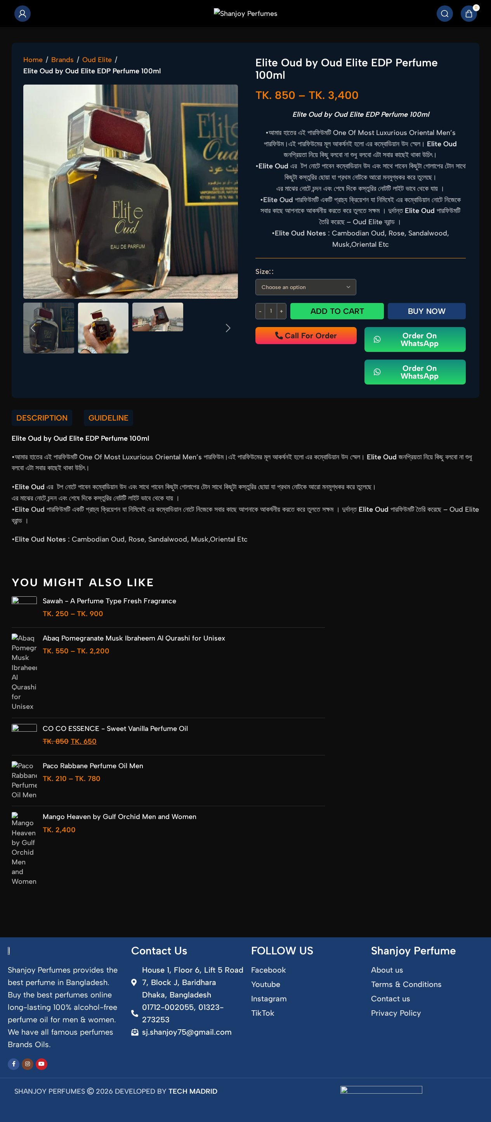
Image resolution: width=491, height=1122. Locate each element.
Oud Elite (97, 59)
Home (33, 59)
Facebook (268, 970)
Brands (62, 59)
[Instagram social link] (27, 1064)
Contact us (390, 998)
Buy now (427, 311)
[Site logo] (246, 13)
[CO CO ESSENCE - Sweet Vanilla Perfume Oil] (24, 736)
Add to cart (337, 311)
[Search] (445, 13)
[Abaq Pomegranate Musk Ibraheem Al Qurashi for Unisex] (24, 673)
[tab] (42, 418)
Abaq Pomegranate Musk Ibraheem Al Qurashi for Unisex (134, 638)
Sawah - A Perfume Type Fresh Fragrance (109, 601)
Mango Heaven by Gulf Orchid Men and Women (119, 816)
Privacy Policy (396, 1013)
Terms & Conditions (406, 984)
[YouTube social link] (41, 1064)
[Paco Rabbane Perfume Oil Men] (24, 780)
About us (387, 970)
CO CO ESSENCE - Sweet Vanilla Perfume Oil (115, 728)
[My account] (22, 13)
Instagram (269, 998)
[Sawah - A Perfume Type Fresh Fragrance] (24, 609)
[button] (33, 328)
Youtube (265, 984)
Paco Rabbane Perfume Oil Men (93, 766)
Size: (263, 271)
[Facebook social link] (13, 1064)
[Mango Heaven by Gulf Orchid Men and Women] (24, 849)
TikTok (262, 1013)
